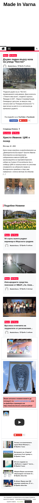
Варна (6, 55)
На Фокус (13, 55)
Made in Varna (22, 341)
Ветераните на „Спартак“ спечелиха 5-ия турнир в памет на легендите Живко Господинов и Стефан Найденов (23, 453)
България (7, 133)
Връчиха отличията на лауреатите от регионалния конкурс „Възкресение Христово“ (17, 327)
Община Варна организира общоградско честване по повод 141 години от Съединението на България (24, 473)
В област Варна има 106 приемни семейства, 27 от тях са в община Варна (23, 482)
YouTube (21, 117)
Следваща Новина (10, 129)
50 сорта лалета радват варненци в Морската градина (18, 240)
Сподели (13, 120)
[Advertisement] (19, 27)
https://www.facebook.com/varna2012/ (18, 406)
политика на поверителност (23, 499)
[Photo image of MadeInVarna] (6, 414)
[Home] (3, 49)
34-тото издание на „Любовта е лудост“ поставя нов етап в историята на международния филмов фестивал (24, 463)
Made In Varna (19, 4)
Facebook (30, 117)
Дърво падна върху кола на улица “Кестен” (18, 60)
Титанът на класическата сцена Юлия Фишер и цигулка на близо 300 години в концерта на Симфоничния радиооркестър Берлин (24, 444)
